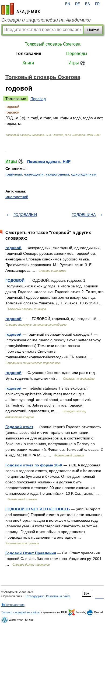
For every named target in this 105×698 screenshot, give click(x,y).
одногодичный (83, 174)
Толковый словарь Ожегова (52, 44)
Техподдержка (34, 596)
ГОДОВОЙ (14, 280)
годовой (13, 248)
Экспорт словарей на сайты (20, 612)
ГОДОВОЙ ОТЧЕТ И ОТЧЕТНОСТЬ (37, 509)
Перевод (38, 99)
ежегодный (34, 174)
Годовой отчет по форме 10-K (33, 465)
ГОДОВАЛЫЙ (25, 214)
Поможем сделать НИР (49, 161)
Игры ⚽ (76, 63)
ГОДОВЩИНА (84, 214)
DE (77, 4)
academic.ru (20, 9)
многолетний (16, 197)
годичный (13, 174)
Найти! (93, 30)
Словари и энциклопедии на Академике (46, 20)
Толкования (28, 53)
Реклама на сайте (58, 596)
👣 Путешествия (12, 604)
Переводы (76, 53)
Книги (28, 63)
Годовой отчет (19, 427)
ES (87, 4)
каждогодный (57, 174)
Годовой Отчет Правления (30, 553)
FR (97, 4)
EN (67, 4)
